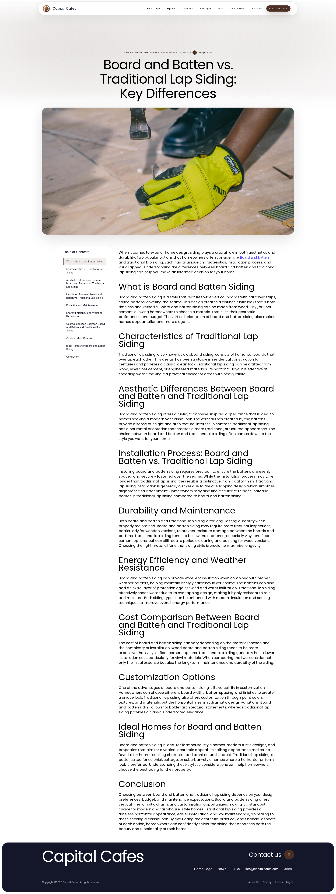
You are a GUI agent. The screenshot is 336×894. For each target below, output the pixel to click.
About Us (253, 882)
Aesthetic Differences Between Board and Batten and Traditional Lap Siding (85, 283)
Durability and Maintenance (82, 305)
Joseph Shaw (205, 52)
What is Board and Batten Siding (84, 261)
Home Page (203, 869)
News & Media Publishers (142, 52)
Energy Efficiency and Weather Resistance (84, 314)
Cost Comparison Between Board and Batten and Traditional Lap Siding (85, 327)
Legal (289, 882)
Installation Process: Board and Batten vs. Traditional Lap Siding (84, 296)
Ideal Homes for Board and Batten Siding (86, 347)
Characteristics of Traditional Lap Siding (85, 271)
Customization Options (79, 338)
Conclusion (72, 356)
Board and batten (254, 257)
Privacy (267, 882)
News (222, 869)
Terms (279, 882)
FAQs (236, 869)
